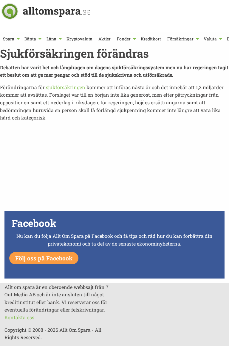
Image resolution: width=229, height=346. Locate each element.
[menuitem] (10, 38)
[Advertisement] (114, 168)
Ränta (30, 39)
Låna (51, 39)
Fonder (124, 39)
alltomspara (57, 10)
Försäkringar (180, 39)
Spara (8, 39)
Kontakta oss (19, 317)
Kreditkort (151, 39)
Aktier (104, 39)
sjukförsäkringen (65, 87)
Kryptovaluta (79, 39)
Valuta (210, 39)
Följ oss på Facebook (43, 258)
